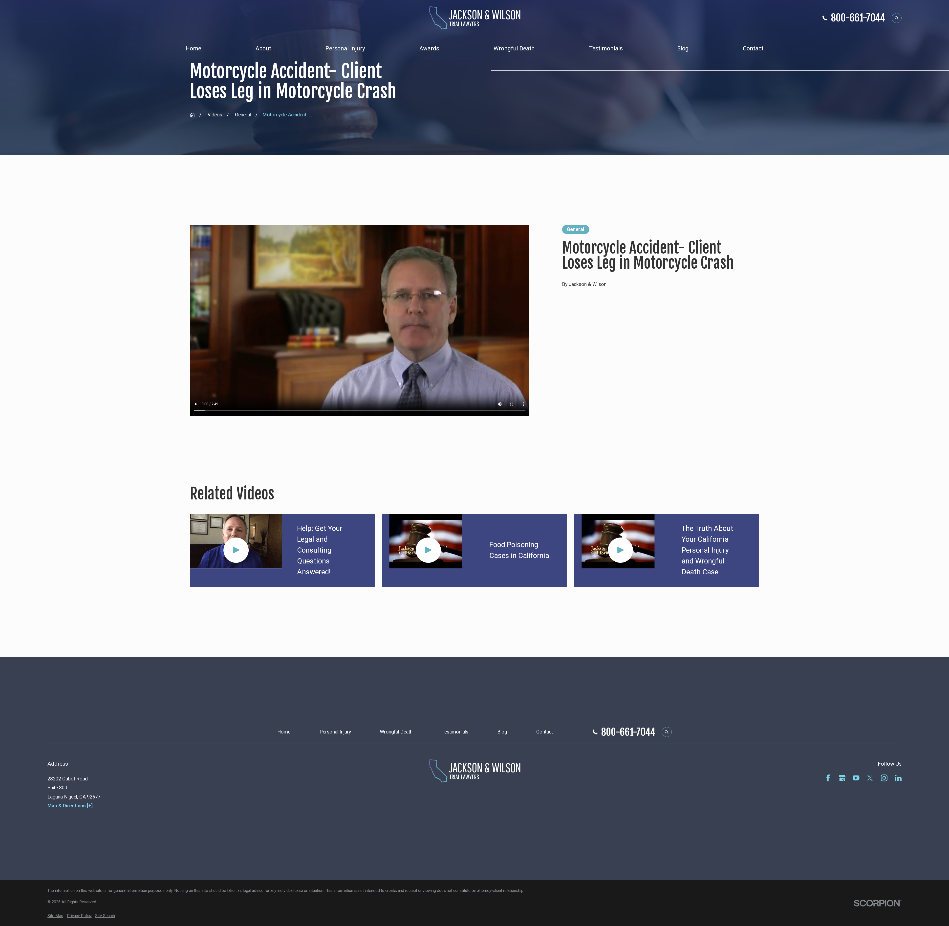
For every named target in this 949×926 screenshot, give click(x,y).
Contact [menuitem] (753, 48)
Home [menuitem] (193, 48)
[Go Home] (192, 115)
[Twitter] (870, 778)
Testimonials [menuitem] (606, 48)
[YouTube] (856, 778)
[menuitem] (55, 916)
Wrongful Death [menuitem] (514, 48)
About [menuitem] (263, 48)
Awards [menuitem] (429, 48)
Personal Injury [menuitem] (345, 48)
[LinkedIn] (898, 778)
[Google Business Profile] (842, 778)
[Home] (474, 17)
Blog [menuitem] (683, 48)
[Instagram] (884, 778)
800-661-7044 (858, 18)
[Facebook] (828, 778)
